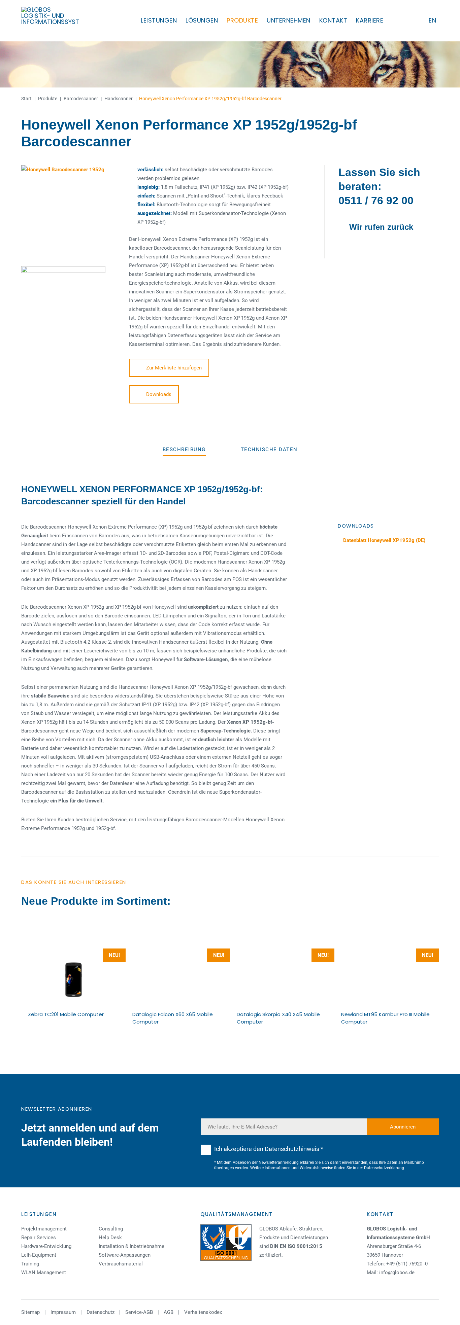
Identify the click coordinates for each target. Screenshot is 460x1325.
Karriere (369, 20)
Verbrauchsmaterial (121, 1264)
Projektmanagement (44, 1229)
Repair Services (38, 1237)
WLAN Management (43, 1272)
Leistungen (159, 20)
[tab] (184, 449)
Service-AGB (139, 1312)
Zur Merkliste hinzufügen (174, 368)
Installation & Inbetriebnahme (131, 1246)
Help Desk (110, 1237)
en (432, 20)
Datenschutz (100, 1312)
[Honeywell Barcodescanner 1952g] (68, 212)
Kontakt (333, 20)
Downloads (158, 394)
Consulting (111, 1229)
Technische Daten (269, 449)
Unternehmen (288, 20)
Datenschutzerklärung (384, 1168)
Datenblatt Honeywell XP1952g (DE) (383, 540)
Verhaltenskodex (203, 1312)
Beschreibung (184, 449)
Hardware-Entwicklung (46, 1246)
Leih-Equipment (38, 1255)
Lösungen (202, 20)
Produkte (242, 20)
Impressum (63, 1312)
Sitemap (30, 1312)
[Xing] (392, 1312)
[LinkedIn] (378, 1312)
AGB (168, 1312)
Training (30, 1264)
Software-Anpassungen (125, 1255)
